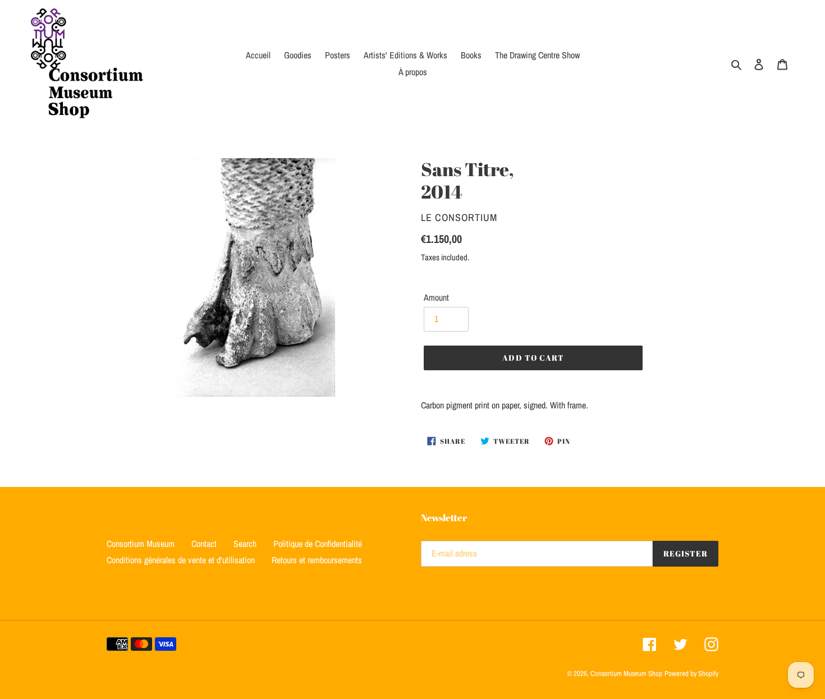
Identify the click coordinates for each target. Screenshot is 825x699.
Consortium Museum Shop (626, 673)
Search (244, 543)
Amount (436, 297)
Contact (204, 543)
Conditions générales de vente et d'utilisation (181, 560)
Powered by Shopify (691, 673)
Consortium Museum (141, 543)
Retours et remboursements (317, 560)
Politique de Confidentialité (317, 543)
